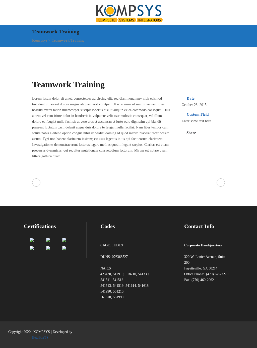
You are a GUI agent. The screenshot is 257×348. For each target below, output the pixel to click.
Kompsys (39, 40)
